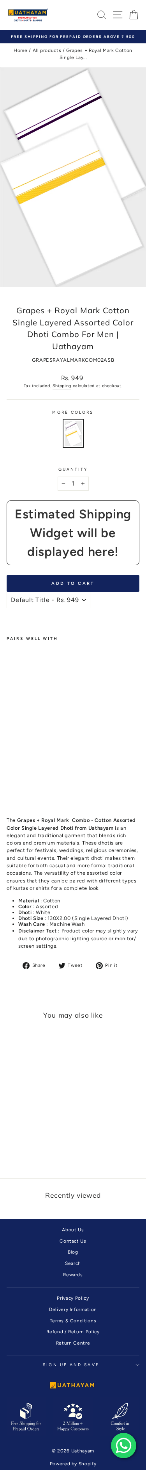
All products (47, 50)
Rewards (73, 1274)
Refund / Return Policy (72, 1331)
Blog (73, 1252)
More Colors (72, 412)
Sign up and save (71, 1364)
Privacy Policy (73, 1298)
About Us (73, 1229)
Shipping (62, 385)
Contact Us (73, 1241)
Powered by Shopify (73, 1463)
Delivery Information (73, 1309)
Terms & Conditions (73, 1321)
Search (73, 1263)
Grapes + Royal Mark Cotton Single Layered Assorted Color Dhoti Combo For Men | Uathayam (22, 723)
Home (21, 50)
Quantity (73, 469)
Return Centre (73, 1343)
